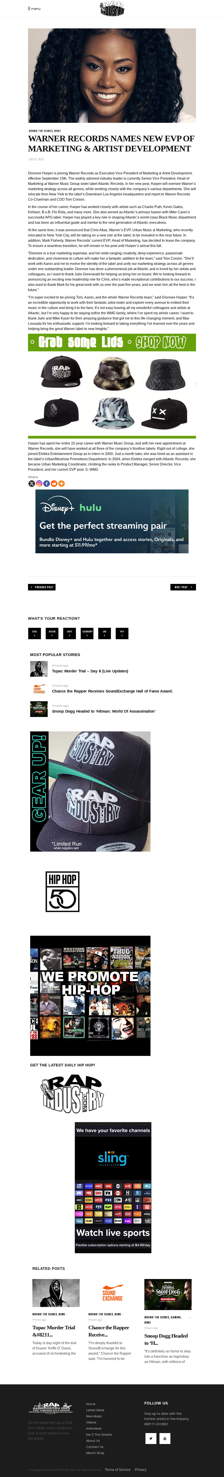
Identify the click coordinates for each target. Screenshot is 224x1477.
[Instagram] (39, 483)
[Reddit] (54, 483)
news (57, 131)
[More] (61, 483)
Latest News (95, 1410)
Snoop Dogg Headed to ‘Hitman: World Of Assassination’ (103, 711)
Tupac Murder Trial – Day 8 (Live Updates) (90, 671)
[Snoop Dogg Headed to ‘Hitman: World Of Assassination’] (39, 709)
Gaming (176, 1317)
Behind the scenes (41, 131)
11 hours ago (60, 685)
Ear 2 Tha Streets (99, 1434)
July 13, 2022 (36, 159)
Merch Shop (95, 1453)
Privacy (141, 1470)
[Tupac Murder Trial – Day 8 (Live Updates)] (39, 669)
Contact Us (94, 1447)
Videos (91, 1422)
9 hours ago (60, 665)
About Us (93, 1441)
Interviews (94, 1428)
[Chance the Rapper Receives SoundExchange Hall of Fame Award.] (39, 689)
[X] (31, 483)
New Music (94, 1416)
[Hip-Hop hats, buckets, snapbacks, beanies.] (112, 386)
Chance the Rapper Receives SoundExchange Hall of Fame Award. (112, 691)
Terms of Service (118, 1470)
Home (90, 1404)
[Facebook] (46, 483)
